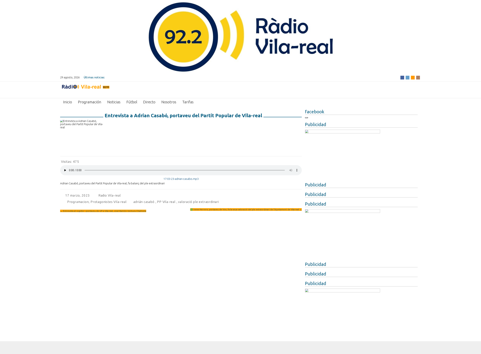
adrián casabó (143, 201)
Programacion (78, 201)
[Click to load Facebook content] (306, 117)
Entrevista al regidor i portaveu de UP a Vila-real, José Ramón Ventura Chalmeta (103, 211)
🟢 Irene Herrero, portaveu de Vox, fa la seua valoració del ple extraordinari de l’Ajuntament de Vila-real (246, 209)
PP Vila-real (166, 201)
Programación (89, 102)
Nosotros (168, 102)
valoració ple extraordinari (198, 201)
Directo (149, 102)
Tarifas (188, 102)
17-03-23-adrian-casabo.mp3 (181, 178)
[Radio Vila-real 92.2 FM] (85, 89)
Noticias (113, 102)
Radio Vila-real (109, 195)
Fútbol (131, 102)
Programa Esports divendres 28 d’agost (131, 77)
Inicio (67, 102)
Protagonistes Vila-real (108, 201)
